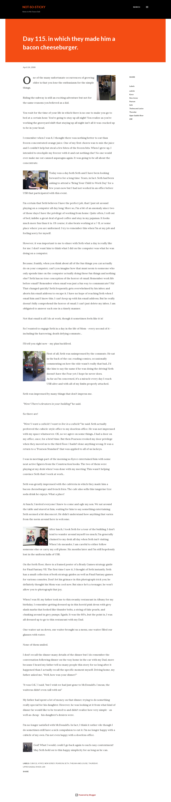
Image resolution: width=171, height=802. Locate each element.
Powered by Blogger (87, 795)
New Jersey (133, 98)
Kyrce (131, 94)
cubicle (132, 91)
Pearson (132, 101)
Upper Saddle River (136, 115)
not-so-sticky (33, 7)
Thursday (132, 112)
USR (130, 119)
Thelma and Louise (136, 108)
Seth (131, 105)
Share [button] (132, 77)
